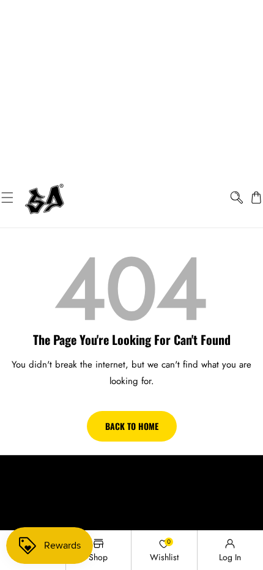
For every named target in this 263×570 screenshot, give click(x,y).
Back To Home (131, 426)
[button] (7, 197)
